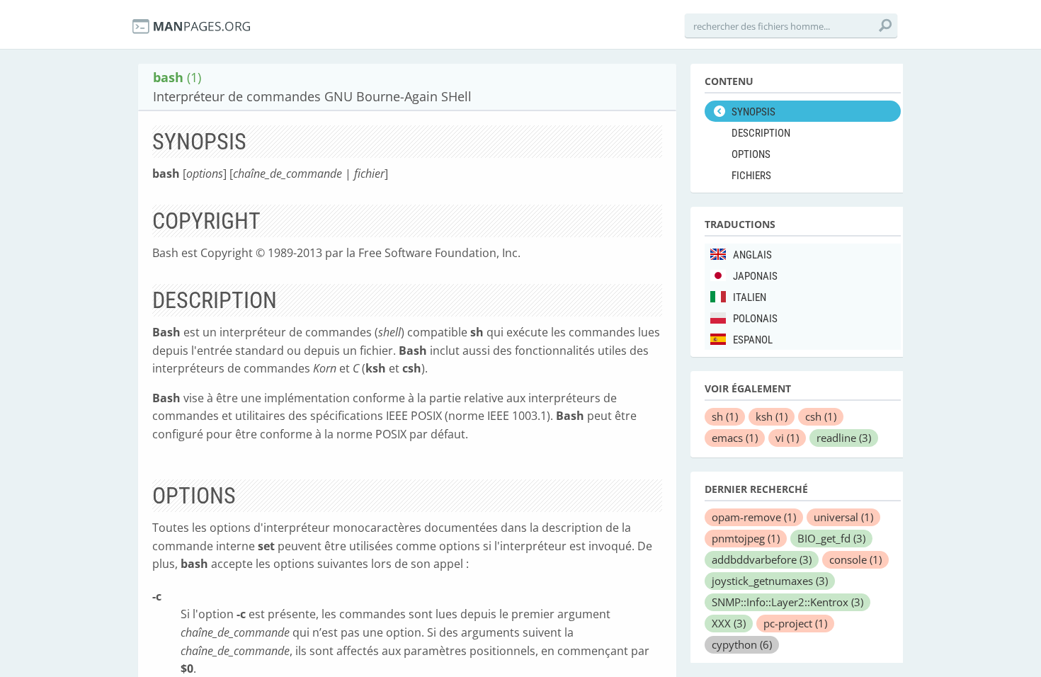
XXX (729, 623)
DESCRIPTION (761, 133)
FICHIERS (751, 175)
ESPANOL (753, 340)
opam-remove (754, 517)
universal (843, 517)
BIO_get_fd (831, 538)
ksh (771, 416)
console (855, 559)
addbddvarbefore (762, 559)
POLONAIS (755, 318)
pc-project (795, 623)
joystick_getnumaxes (770, 581)
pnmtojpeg (746, 538)
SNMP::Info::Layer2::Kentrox (787, 602)
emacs (735, 438)
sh (725, 416)
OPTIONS (751, 154)
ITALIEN (749, 297)
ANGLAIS (752, 255)
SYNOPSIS (753, 112)
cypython (742, 644)
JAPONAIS (755, 276)
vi (787, 438)
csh (820, 416)
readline (844, 438)
